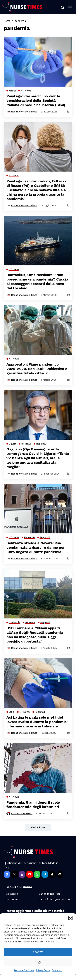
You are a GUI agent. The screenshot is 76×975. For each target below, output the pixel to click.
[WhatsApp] (37, 874)
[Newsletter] (60, 874)
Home (7, 20)
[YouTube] (29, 874)
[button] (70, 918)
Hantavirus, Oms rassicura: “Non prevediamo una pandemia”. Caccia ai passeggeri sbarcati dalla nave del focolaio (37, 281)
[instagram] (22, 874)
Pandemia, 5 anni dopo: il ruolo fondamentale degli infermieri (33, 804)
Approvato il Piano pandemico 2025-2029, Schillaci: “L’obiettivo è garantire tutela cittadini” (36, 368)
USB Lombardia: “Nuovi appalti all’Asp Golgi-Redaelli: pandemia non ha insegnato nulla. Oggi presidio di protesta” (34, 634)
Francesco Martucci (21, 813)
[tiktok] (52, 874)
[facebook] (7, 874)
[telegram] (45, 874)
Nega (38, 962)
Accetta (38, 952)
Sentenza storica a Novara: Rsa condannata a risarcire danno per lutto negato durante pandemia (35, 547)
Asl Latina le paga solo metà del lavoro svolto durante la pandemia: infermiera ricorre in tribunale (36, 721)
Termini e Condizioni (24, 970)
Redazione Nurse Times (24, 111)
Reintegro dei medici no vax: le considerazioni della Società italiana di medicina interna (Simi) (35, 100)
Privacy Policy (43, 970)
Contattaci (57, 970)
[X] (14, 874)
